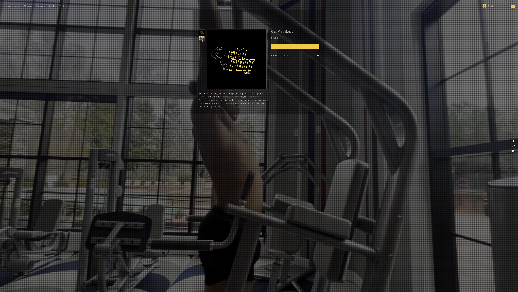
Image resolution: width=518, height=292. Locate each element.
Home (202, 20)
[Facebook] (513, 141)
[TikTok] (513, 146)
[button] (513, 5)
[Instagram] (513, 151)
